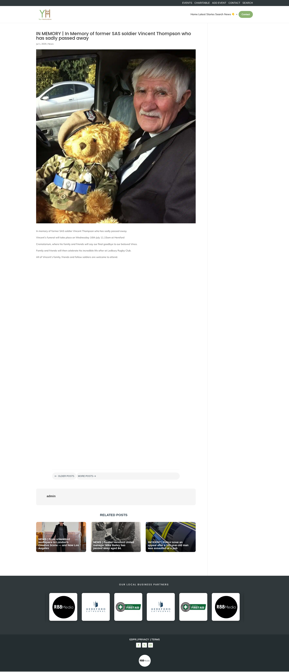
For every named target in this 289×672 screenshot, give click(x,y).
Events (187, 3)
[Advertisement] (116, 280)
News (51, 44)
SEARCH (247, 3)
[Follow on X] (144, 645)
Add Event (219, 3)
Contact (234, 3)
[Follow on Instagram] (150, 645)
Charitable (202, 3)
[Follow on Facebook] (138, 645)
